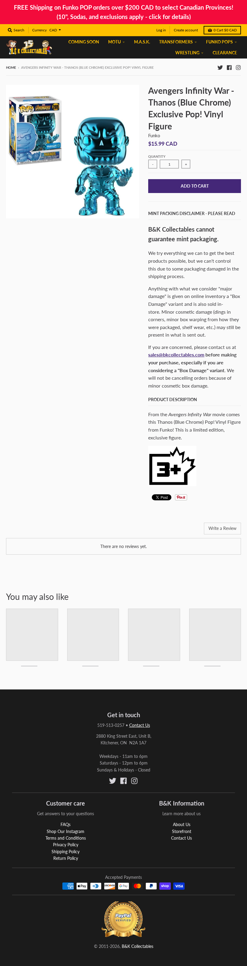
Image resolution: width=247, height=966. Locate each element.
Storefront (181, 831)
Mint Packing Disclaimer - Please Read (191, 213)
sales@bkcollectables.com (176, 354)
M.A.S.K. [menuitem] (142, 41)
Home (11, 67)
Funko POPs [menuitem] (219, 41)
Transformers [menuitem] (176, 41)
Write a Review (222, 528)
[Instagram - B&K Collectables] (238, 67)
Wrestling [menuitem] (187, 52)
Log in (161, 30)
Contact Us (139, 725)
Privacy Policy (65, 844)
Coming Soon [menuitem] (83, 41)
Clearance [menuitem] (225, 52)
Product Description (172, 399)
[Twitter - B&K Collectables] (220, 67)
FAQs (65, 824)
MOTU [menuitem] (114, 41)
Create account (186, 30)
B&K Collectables (137, 946)
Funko (154, 135)
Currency (39, 30)
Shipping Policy (66, 851)
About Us (181, 824)
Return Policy (65, 858)
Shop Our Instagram (65, 831)
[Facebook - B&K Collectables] (229, 67)
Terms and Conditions (65, 838)
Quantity (156, 156)
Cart (225, 30)
